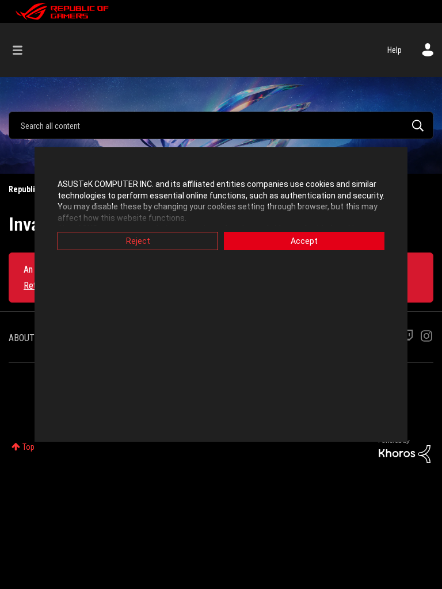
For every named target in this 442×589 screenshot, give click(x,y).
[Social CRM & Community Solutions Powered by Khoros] (404, 449)
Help (394, 50)
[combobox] (221, 125)
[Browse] (23, 50)
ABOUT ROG (30, 337)
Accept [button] (304, 241)
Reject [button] (138, 241)
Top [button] (28, 447)
